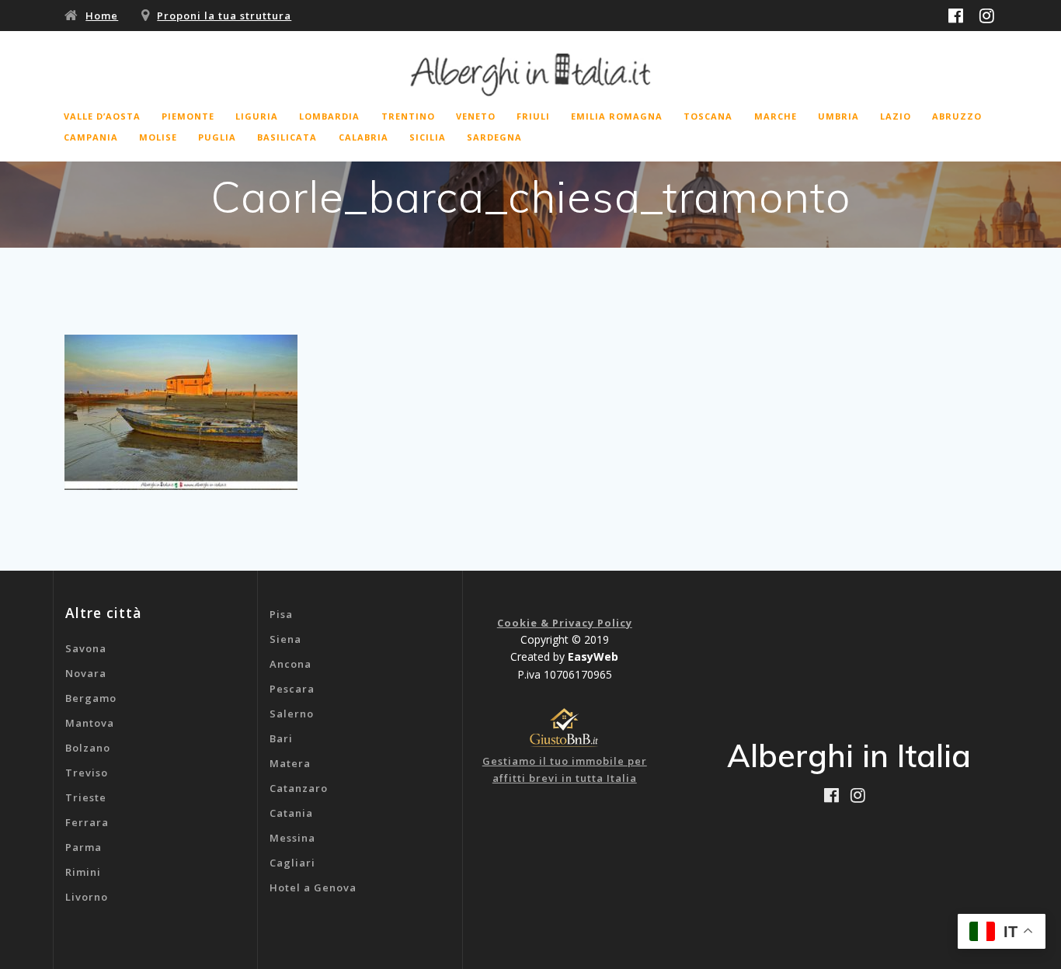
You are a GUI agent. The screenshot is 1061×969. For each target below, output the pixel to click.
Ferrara (87, 822)
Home (101, 16)
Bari (281, 738)
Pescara (292, 689)
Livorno (86, 897)
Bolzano (87, 748)
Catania (291, 813)
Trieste (85, 797)
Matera (290, 763)
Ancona (290, 664)
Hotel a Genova (313, 887)
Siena (285, 639)
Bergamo (91, 698)
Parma (83, 847)
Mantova (89, 723)
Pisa (281, 614)
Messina (292, 838)
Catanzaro (299, 788)
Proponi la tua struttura (224, 16)
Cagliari (292, 863)
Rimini (83, 872)
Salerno (292, 714)
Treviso (86, 773)
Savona (85, 648)
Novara (85, 673)
